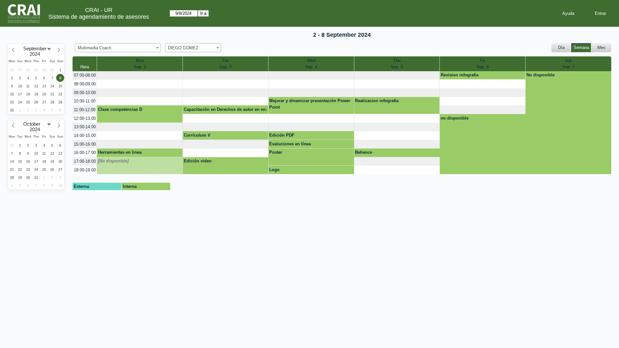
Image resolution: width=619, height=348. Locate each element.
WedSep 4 (311, 63)
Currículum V (197, 135)
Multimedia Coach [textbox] (94, 47)
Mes (601, 47)
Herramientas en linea (120, 152)
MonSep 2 (140, 63)
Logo (274, 169)
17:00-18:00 (85, 161)
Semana (581, 47)
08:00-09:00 (85, 84)
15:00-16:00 (85, 144)
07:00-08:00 (85, 75)
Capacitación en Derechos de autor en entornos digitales (225, 110)
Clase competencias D (120, 109)
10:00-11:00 (84, 101)
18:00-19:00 (85, 170)
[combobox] (118, 47)
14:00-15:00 (85, 135)
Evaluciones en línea (290, 143)
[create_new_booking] (139, 75)
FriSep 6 (483, 63)
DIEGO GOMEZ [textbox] (183, 47)
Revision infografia (459, 74)
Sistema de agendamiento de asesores (98, 17)
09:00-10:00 (85, 92)
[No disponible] (113, 161)
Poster (275, 152)
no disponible (454, 118)
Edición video (197, 161)
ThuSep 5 (397, 63)
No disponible (540, 74)
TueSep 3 (225, 63)
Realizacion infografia (376, 100)
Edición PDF (281, 135)
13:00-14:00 (85, 126)
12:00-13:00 (85, 118)
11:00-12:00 (84, 109)
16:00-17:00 (85, 152)
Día (561, 47)
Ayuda (568, 13)
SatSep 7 (568, 63)
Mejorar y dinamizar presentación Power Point (309, 104)
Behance (363, 152)
